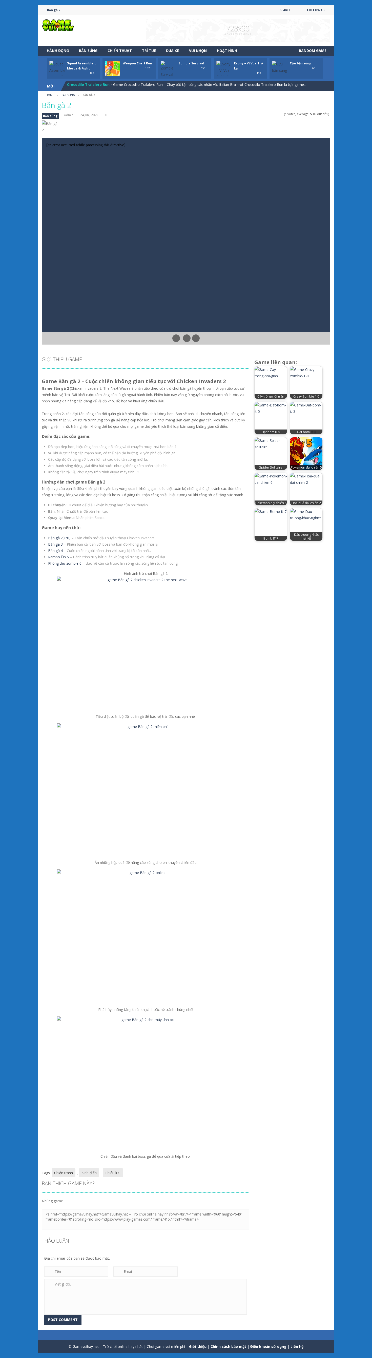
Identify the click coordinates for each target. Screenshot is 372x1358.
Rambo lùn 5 (58, 557)
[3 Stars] (275, 114)
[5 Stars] (281, 114)
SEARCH (286, 10)
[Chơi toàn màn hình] (196, 338)
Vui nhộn (198, 50)
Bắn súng (88, 50)
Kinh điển (89, 1172)
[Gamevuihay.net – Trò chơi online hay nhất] (58, 25)
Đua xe (172, 50)
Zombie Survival (191, 63)
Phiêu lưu (112, 1172)
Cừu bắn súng (300, 63)
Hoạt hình (227, 50)
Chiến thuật (120, 50)
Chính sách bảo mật (228, 1346)
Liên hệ (297, 1346)
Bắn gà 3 (55, 544)
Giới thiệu (197, 1346)
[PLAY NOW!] (57, 73)
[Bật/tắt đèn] (176, 338)
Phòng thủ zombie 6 (64, 563)
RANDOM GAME (312, 50)
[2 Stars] (271, 114)
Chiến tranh (63, 1172)
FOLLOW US (316, 10)
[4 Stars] (278, 114)
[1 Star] (268, 114)
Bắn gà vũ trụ (59, 537)
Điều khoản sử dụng (268, 1346)
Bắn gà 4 (55, 550)
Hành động (58, 50)
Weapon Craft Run (137, 63)
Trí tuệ (149, 50)
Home (50, 95)
